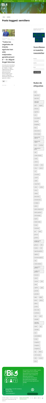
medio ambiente (37, 263)
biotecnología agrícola (37, 138)
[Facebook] (35, 35)
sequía (35, 326)
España (35, 218)
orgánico (36, 287)
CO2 (35, 171)
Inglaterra (36, 254)
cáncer (35, 190)
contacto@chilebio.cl (10, 393)
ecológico (36, 203)
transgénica (36, 342)
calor (35, 152)
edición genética (37, 212)
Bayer (35, 127)
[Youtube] (43, 35)
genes (40, 231)
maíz (35, 260)
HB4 (41, 248)
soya (35, 332)
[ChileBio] (12, 6)
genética (36, 237)
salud (40, 316)
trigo (35, 351)
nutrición (36, 281)
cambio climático (38, 155)
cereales (36, 165)
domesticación (37, 199)
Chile (42, 165)
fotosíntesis (36, 228)
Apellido (35, 62)
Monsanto (36, 275)
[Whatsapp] (41, 40)
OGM (42, 281)
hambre (36, 248)
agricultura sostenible (36, 102)
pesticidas (36, 294)
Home (4, 17)
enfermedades (37, 215)
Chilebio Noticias (10, 39)
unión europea (37, 355)
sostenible (36, 329)
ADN (35, 92)
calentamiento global (37, 149)
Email (34, 67)
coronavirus (36, 174)
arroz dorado (37, 118)
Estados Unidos (37, 221)
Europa (35, 225)
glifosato (36, 245)
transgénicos (37, 348)
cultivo (35, 187)
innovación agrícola (38, 257)
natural (35, 278)
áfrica (35, 361)
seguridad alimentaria (36, 323)
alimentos (36, 108)
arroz (35, 115)
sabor (35, 316)
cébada (36, 193)
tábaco (40, 351)
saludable (36, 319)
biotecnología (37, 134)
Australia (36, 121)
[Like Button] (3, 81)
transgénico (36, 345)
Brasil (35, 145)
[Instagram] (39, 35)
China (35, 168)
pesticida (36, 290)
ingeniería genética (38, 251)
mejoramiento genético (37, 267)
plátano (36, 303)
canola (35, 158)
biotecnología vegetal (37, 142)
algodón (41, 105)
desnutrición (37, 196)
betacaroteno (37, 130)
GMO (42, 245)
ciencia (41, 168)
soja (40, 326)
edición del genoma (38, 209)
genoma (36, 234)
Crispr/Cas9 (36, 184)
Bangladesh (36, 124)
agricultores (36, 95)
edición (35, 206)
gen (35, 231)
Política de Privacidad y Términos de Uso (24, 398)
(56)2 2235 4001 (21, 1)
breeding (41, 145)
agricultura (36, 98)
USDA (35, 358)
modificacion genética (37, 271)
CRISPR (35, 180)
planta (35, 300)
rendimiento (36, 313)
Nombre (35, 58)
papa (42, 287)
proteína (36, 306)
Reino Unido (36, 309)
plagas (40, 297)
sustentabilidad (37, 336)
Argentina (36, 111)
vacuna (40, 358)
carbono (36, 161)
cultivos (41, 187)
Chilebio (4, 39)
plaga (35, 297)
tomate (35, 339)
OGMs (35, 284)
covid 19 (36, 177)
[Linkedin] (37, 40)
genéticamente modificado (37, 241)
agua (35, 105)
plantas (41, 300)
